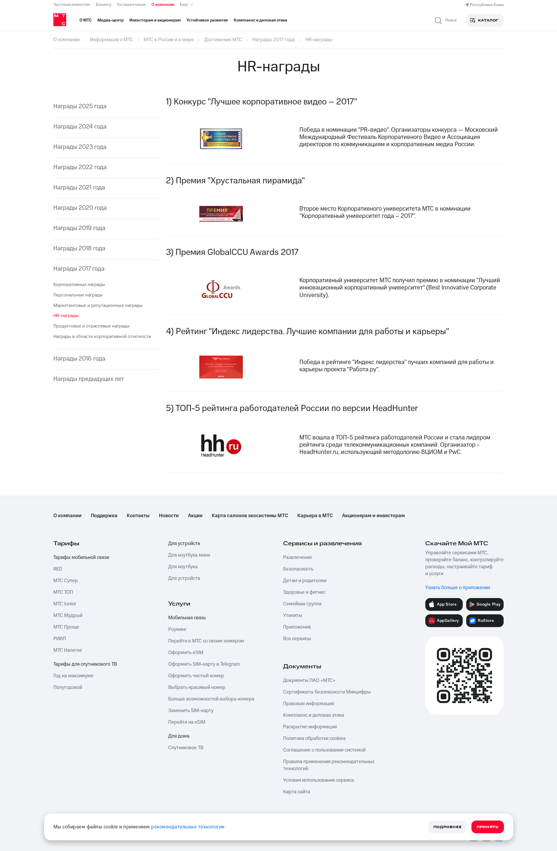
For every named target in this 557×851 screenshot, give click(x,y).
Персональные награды (78, 295)
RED (57, 569)
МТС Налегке (67, 650)
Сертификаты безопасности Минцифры (327, 692)
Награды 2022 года (79, 167)
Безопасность (298, 569)
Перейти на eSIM (186, 722)
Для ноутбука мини (189, 555)
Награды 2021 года (79, 187)
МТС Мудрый (67, 615)
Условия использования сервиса (318, 780)
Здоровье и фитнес (304, 592)
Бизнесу (103, 5)
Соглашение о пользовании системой (324, 750)
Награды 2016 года (79, 358)
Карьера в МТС (315, 515)
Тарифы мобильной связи (81, 557)
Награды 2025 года (79, 106)
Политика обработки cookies (314, 738)
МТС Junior (64, 603)
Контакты (138, 515)
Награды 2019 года (79, 228)
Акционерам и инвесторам (373, 515)
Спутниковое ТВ (185, 747)
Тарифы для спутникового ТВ (85, 664)
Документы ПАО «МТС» (309, 680)
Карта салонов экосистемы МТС (250, 515)
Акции (195, 515)
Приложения (297, 627)
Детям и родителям (305, 580)
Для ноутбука (183, 566)
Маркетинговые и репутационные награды (97, 305)
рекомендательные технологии (188, 826)
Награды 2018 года (79, 248)
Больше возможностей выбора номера (211, 699)
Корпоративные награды (79, 284)
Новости (169, 515)
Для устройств (184, 543)
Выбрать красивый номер (196, 687)
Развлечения (297, 557)
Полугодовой (67, 687)
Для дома (178, 736)
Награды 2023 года (79, 147)
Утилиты (292, 615)
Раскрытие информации (310, 726)
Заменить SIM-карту (191, 710)
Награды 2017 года (78, 268)
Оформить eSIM (185, 652)
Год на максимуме (73, 675)
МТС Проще (66, 627)
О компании (162, 5)
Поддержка (104, 515)
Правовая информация (308, 703)
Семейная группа (302, 603)
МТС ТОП (63, 592)
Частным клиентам (71, 5)
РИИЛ (59, 638)
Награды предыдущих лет (88, 379)
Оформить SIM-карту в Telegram (204, 664)
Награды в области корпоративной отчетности (102, 336)
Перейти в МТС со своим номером (206, 641)
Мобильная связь (187, 617)
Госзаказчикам (131, 5)
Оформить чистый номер (196, 675)
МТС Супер (65, 580)
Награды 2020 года (80, 207)
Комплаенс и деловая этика (313, 715)
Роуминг (177, 629)
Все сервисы (297, 638)
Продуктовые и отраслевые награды (91, 326)
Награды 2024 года (79, 126)
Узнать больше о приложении (457, 587)
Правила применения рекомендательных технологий (329, 765)
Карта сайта (296, 791)
